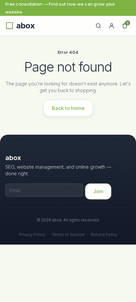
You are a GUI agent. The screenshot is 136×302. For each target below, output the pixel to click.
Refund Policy (104, 234)
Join (98, 191)
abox (25, 25)
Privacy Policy (32, 234)
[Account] (112, 26)
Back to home (68, 108)
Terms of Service (68, 234)
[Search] (98, 26)
